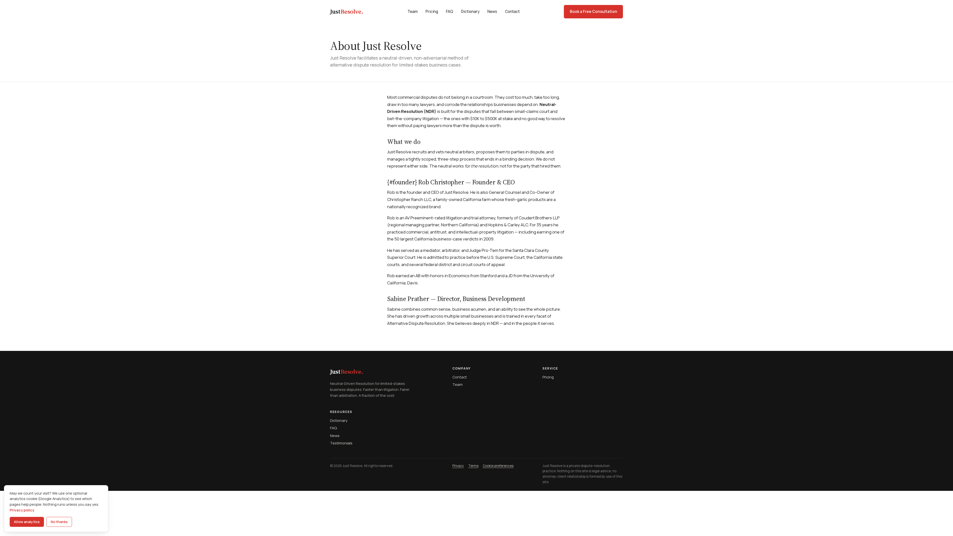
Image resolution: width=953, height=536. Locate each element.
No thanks (59, 521)
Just (346, 11)
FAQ (449, 11)
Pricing (432, 11)
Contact (512, 11)
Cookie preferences (498, 466)
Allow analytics (27, 521)
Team (413, 11)
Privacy (458, 466)
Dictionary (470, 11)
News (492, 11)
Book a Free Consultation (593, 11)
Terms (473, 466)
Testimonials (341, 442)
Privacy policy (22, 509)
